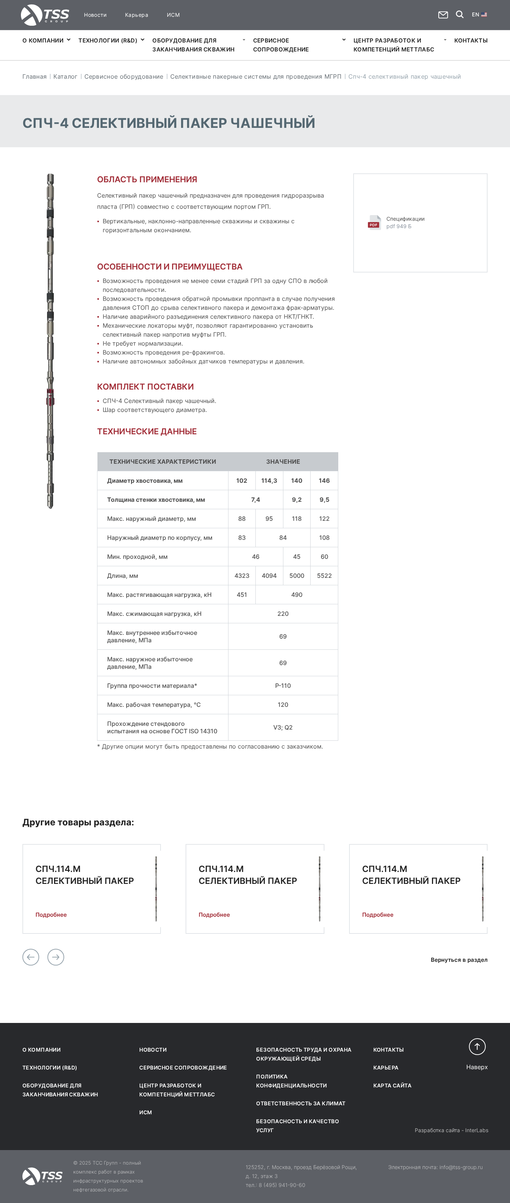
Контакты (471, 40)
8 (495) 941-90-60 (282, 1185)
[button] (30, 957)
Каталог (65, 76)
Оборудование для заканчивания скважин (193, 45)
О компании (42, 40)
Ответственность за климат (301, 1103)
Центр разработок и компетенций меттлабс (394, 45)
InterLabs (476, 1130)
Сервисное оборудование (124, 76)
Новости (95, 15)
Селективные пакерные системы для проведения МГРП (256, 76)
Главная (34, 76)
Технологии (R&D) (107, 40)
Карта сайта (392, 1085)
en (475, 14)
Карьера (136, 15)
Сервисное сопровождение (281, 45)
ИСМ (173, 15)
